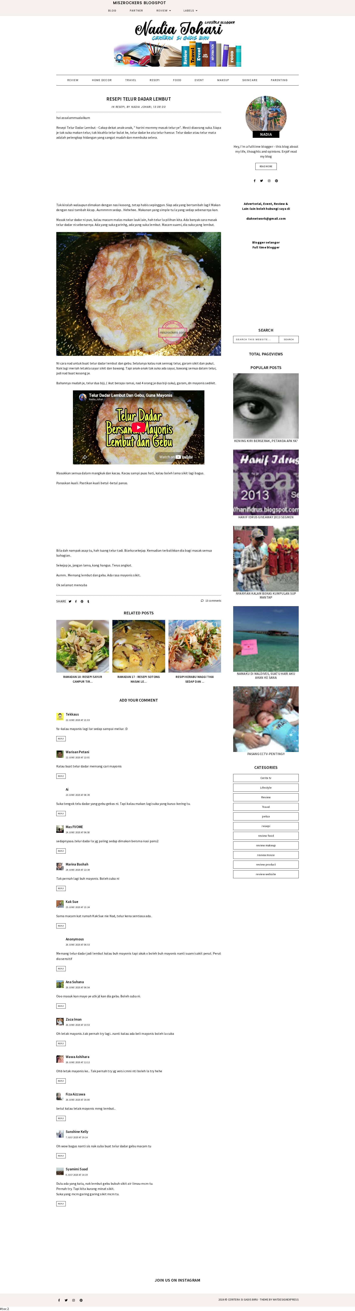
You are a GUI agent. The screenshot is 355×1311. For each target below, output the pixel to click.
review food (266, 836)
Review (162, 10)
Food (177, 80)
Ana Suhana (75, 982)
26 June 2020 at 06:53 (78, 944)
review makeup (266, 845)
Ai (67, 789)
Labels (189, 10)
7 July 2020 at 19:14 (77, 1137)
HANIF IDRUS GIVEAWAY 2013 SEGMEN (266, 517)
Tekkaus (72, 714)
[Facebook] (254, 181)
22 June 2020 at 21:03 (78, 720)
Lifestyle (266, 787)
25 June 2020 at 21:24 (78, 907)
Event (199, 80)
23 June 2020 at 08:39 (78, 795)
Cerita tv (266, 778)
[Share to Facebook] (76, 601)
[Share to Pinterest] (82, 601)
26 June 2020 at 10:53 (78, 1024)
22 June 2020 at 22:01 (78, 757)
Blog (112, 10)
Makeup (223, 80)
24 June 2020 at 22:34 (78, 869)
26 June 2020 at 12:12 (78, 1062)
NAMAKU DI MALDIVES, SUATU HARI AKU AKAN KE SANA (266, 676)
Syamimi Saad (77, 1169)
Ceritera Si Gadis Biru (243, 1299)
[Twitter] (261, 181)
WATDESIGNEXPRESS (286, 1299)
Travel (130, 80)
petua (266, 816)
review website (266, 874)
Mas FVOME (74, 827)
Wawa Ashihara (77, 1057)
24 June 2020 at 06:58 (78, 832)
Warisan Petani (77, 752)
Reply (61, 738)
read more (266, 166)
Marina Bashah (77, 864)
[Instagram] (269, 181)
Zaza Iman (74, 1019)
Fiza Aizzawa (75, 1094)
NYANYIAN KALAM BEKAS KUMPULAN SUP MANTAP (266, 595)
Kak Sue (72, 901)
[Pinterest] (276, 181)
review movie (266, 855)
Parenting (279, 80)
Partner (136, 10)
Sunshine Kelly (77, 1131)
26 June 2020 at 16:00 (78, 1099)
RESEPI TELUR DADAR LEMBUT (138, 99)
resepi (120, 107)
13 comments (213, 600)
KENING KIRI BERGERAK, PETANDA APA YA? (266, 441)
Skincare (250, 80)
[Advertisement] (138, 173)
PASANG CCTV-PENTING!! (266, 754)
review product (266, 864)
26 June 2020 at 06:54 (78, 987)
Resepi (155, 80)
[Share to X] (70, 601)
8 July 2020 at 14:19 (77, 1174)
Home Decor (102, 80)
